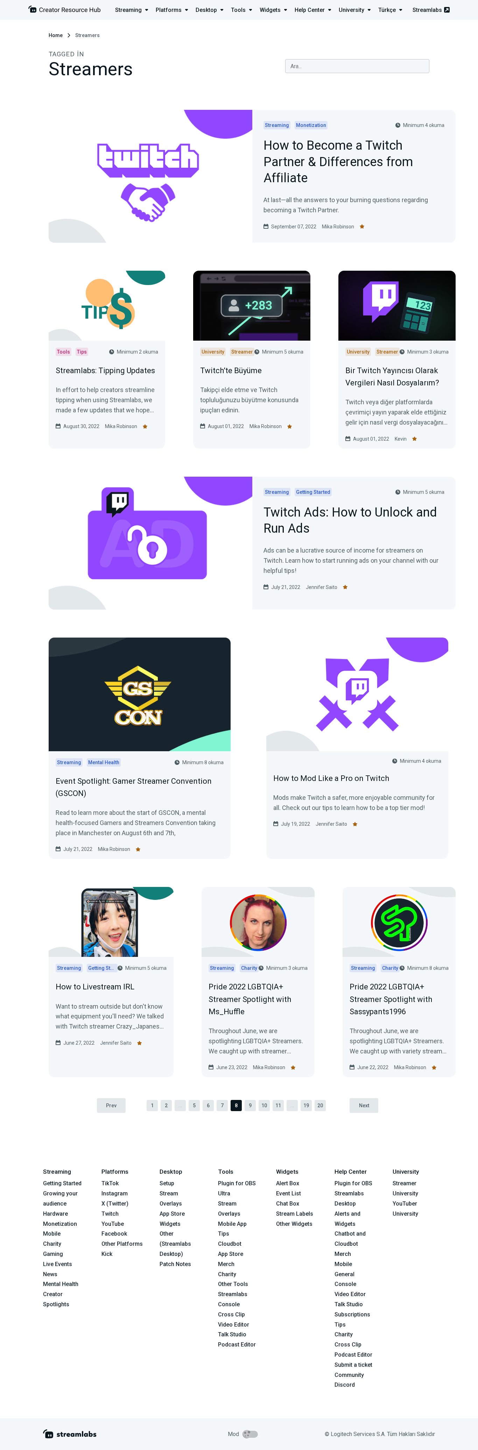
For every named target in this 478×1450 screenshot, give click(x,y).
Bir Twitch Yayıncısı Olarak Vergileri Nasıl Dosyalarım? (392, 376)
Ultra (224, 1193)
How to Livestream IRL (95, 986)
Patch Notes (175, 1264)
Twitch (110, 1213)
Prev (111, 1105)
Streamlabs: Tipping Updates (105, 370)
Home (56, 35)
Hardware (55, 1213)
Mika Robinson (338, 226)
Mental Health (60, 1284)
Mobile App (232, 1224)
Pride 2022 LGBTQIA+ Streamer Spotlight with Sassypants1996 (391, 999)
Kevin (401, 439)
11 (278, 1105)
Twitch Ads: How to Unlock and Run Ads (350, 521)
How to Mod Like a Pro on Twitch (331, 778)
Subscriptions (352, 1314)
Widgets (170, 1224)
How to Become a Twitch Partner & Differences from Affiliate (338, 162)
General (344, 1274)
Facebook (114, 1233)
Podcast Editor (237, 1344)
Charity (52, 1244)
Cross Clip (231, 1314)
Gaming (53, 1254)
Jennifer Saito (321, 587)
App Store (172, 1213)
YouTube (112, 1224)
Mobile (52, 1233)
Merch (226, 1264)
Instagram (114, 1193)
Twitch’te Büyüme (231, 370)
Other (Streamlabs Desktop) (175, 1243)
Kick (106, 1254)
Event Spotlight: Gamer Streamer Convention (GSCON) (134, 787)
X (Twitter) (114, 1203)
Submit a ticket (353, 1365)
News (50, 1274)
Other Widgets (294, 1224)
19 (306, 1105)
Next (364, 1105)
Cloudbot (229, 1244)
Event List (288, 1193)
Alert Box (287, 1183)
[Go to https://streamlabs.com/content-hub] (64, 10)
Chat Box (287, 1203)
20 (320, 1105)
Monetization (60, 1224)
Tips (223, 1233)
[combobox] (357, 66)
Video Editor (233, 1324)
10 (264, 1105)
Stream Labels (294, 1213)
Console (345, 1284)
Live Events (57, 1264)
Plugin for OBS (237, 1183)
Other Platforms (122, 1244)
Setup (167, 1183)
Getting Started (62, 1183)
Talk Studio (232, 1334)
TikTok (110, 1183)
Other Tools (233, 1284)
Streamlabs (427, 10)
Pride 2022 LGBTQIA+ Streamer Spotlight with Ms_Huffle (250, 999)
